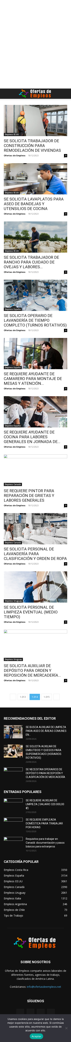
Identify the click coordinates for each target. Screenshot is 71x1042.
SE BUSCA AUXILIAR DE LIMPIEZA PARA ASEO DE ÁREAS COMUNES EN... (46, 731)
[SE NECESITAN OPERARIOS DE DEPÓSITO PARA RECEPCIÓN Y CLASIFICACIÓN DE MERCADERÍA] (13, 774)
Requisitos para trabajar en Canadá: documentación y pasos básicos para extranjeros (45, 842)
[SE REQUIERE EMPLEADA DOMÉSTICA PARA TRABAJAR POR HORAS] (13, 824)
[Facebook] (20, 1012)
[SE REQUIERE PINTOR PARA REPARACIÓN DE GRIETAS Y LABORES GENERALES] (35, 470)
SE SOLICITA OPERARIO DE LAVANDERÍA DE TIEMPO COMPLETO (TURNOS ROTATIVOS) (35, 320)
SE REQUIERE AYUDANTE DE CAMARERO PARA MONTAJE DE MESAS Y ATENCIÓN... (33, 379)
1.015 (47, 697)
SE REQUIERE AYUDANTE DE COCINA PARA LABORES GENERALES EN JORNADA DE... (32, 437)
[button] (6, 94)
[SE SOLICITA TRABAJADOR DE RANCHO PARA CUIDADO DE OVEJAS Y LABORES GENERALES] (35, 237)
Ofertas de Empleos (14, 155)
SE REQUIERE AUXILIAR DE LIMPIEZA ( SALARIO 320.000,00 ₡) (45, 804)
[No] (66, 1028)
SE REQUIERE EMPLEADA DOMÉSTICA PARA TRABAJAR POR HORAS (44, 823)
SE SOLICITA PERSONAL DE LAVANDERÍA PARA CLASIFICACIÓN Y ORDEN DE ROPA (35, 554)
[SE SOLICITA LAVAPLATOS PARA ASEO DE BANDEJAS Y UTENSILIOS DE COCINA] (35, 178)
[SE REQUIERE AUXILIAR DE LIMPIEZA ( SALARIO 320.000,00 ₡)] (13, 805)
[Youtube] (51, 1012)
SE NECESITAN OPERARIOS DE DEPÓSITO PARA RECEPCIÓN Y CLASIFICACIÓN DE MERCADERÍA (45, 773)
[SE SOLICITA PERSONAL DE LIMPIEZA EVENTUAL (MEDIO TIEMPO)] (35, 587)
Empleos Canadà (13, 484)
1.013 (23, 697)
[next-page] (56, 697)
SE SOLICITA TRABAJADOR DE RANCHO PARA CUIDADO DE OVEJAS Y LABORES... (31, 262)
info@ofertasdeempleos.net (44, 987)
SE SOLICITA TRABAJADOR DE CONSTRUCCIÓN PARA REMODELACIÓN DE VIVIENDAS (32, 146)
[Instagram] (30, 1012)
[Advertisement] (35, 6)
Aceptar (36, 1036)
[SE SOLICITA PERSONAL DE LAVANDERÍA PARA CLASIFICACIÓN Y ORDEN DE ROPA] (35, 528)
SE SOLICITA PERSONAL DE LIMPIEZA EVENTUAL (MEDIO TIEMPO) (31, 612)
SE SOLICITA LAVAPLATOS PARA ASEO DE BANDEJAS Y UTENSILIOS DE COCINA (34, 204)
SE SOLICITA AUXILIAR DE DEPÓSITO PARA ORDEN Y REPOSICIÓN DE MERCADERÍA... (32, 671)
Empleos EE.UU (12, 134)
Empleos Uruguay (13, 601)
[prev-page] (13, 697)
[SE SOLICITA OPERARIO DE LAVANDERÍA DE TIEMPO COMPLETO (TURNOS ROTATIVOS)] (35, 295)
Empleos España (13, 309)
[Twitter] (40, 1012)
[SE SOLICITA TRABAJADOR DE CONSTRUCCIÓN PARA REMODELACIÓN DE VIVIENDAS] (35, 120)
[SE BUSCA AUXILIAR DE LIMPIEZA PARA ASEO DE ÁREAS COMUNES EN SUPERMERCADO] (13, 731)
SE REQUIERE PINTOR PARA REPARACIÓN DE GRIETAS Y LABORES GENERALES (29, 496)
